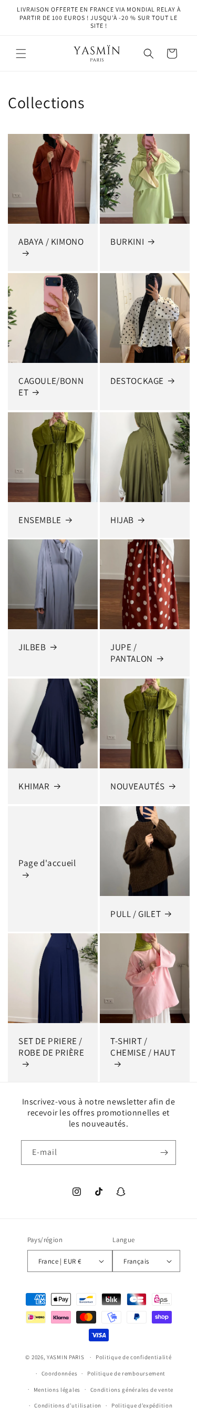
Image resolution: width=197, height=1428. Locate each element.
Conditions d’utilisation (67, 1405)
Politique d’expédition (141, 1405)
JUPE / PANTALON (131, 652)
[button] (21, 53)
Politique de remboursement (126, 1373)
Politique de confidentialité (134, 1357)
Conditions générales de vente (131, 1389)
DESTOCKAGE (137, 380)
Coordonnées (60, 1373)
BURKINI (127, 241)
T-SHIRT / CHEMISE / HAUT (142, 1046)
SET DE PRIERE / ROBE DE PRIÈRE (51, 1046)
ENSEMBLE (39, 519)
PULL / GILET (135, 913)
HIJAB (122, 519)
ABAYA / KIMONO (51, 241)
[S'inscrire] (163, 1152)
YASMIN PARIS (65, 1357)
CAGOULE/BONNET (51, 386)
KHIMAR (34, 785)
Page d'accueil (47, 863)
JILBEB (32, 647)
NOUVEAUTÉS (137, 785)
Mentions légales (57, 1389)
